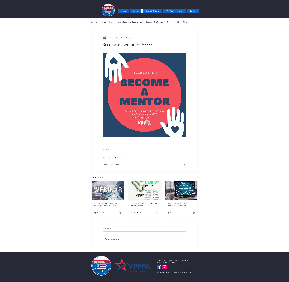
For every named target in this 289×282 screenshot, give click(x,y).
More (185, 22)
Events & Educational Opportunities (129, 22)
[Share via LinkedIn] (115, 157)
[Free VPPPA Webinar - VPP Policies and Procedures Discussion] (181, 190)
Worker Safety (107, 22)
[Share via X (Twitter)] (109, 157)
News (169, 22)
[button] (195, 22)
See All (195, 177)
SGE (177, 22)
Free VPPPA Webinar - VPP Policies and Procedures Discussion (178, 204)
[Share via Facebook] (104, 157)
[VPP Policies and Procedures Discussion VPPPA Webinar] (108, 190)
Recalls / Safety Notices (154, 22)
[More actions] (185, 37)
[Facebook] (159, 267)
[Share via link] (120, 157)
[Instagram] (164, 267)
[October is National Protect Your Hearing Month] (144, 190)
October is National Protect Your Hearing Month (144, 204)
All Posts (94, 22)
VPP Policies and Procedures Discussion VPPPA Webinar (105, 204)
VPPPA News (107, 150)
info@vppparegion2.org (168, 262)
